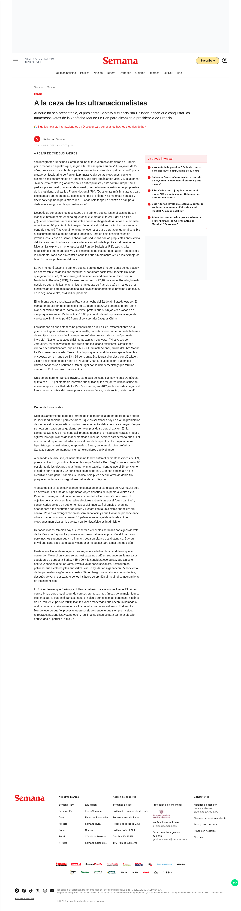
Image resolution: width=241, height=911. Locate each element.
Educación (91, 804)
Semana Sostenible (96, 842)
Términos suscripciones (126, 817)
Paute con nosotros (205, 830)
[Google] (17, 890)
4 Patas (63, 842)
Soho (62, 830)
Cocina (89, 830)
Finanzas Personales (97, 817)
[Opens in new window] (24, 890)
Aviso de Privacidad (28, 898)
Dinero (62, 817)
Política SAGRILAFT (124, 830)
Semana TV (65, 811)
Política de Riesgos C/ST (126, 823)
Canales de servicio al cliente (210, 818)
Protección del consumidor (167, 804)
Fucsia (62, 836)
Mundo (51, 87)
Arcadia (63, 823)
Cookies (198, 837)
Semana (38, 87)
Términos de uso (122, 804)
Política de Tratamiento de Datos (131, 811)
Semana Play (66, 804)
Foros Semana (93, 811)
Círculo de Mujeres (95, 836)
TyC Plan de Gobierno (125, 842)
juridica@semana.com (165, 825)
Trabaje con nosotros (206, 824)
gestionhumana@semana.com (170, 839)
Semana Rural (93, 823)
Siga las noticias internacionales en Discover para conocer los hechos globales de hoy (92, 126)
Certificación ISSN (123, 836)
